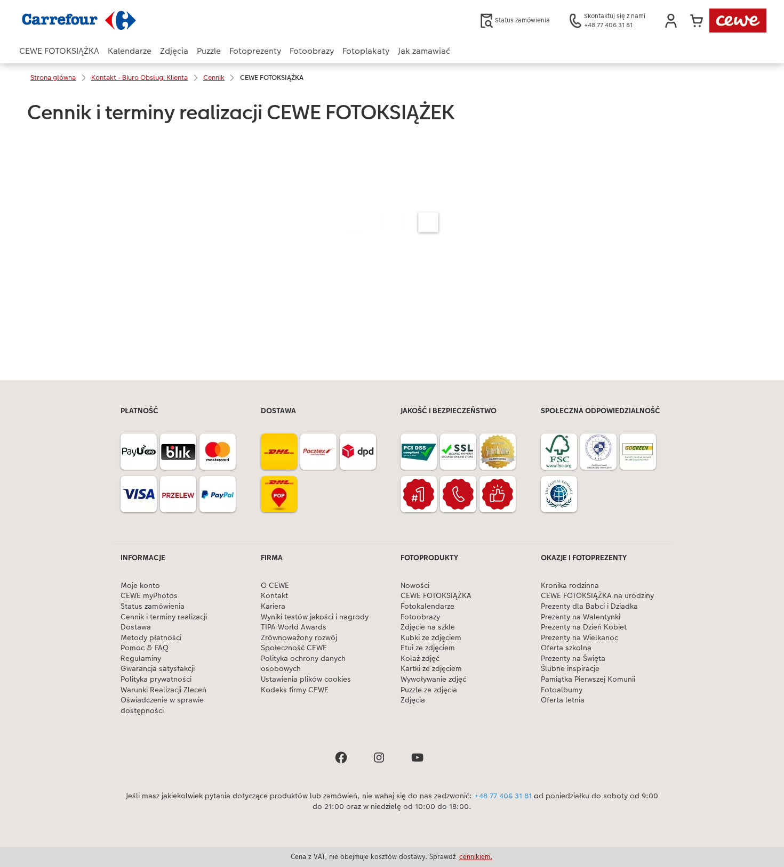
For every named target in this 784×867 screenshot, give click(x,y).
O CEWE (275, 585)
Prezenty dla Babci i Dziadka (589, 606)
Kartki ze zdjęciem (431, 669)
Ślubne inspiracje (570, 669)
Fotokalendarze (427, 606)
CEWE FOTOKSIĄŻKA (436, 596)
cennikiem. (475, 856)
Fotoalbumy (561, 690)
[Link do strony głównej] (123, 20)
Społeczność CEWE (294, 648)
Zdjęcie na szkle (428, 627)
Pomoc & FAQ (145, 648)
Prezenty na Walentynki (580, 617)
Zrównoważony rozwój (299, 638)
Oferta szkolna (566, 648)
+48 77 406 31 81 (503, 795)
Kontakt (274, 596)
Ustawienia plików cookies (306, 679)
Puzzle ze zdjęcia (429, 690)
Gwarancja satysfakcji (158, 669)
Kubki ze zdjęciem (431, 638)
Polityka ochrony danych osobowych (303, 663)
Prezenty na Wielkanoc (579, 638)
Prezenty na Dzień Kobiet (584, 627)
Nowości (415, 585)
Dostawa (136, 627)
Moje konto (140, 585)
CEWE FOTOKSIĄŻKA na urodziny (597, 596)
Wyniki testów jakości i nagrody (315, 617)
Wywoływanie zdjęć (433, 679)
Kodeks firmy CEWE (295, 690)
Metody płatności (151, 638)
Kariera (273, 606)
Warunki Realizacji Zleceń (163, 690)
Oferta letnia (563, 700)
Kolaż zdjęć (420, 658)
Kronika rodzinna (570, 585)
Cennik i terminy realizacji (164, 617)
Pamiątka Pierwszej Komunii (588, 679)
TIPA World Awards (293, 627)
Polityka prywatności (156, 679)
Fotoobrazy (420, 617)
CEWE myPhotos (149, 596)
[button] (671, 21)
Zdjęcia (413, 700)
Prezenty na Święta (573, 658)
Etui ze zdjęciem (428, 648)
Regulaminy (141, 658)
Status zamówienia (153, 606)
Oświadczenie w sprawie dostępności (162, 705)
